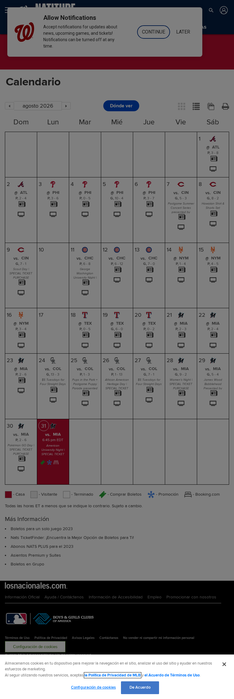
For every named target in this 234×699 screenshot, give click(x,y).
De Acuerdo (140, 687)
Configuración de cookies (93, 687)
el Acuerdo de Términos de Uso (172, 675)
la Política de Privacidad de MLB (112, 675)
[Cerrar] (224, 664)
